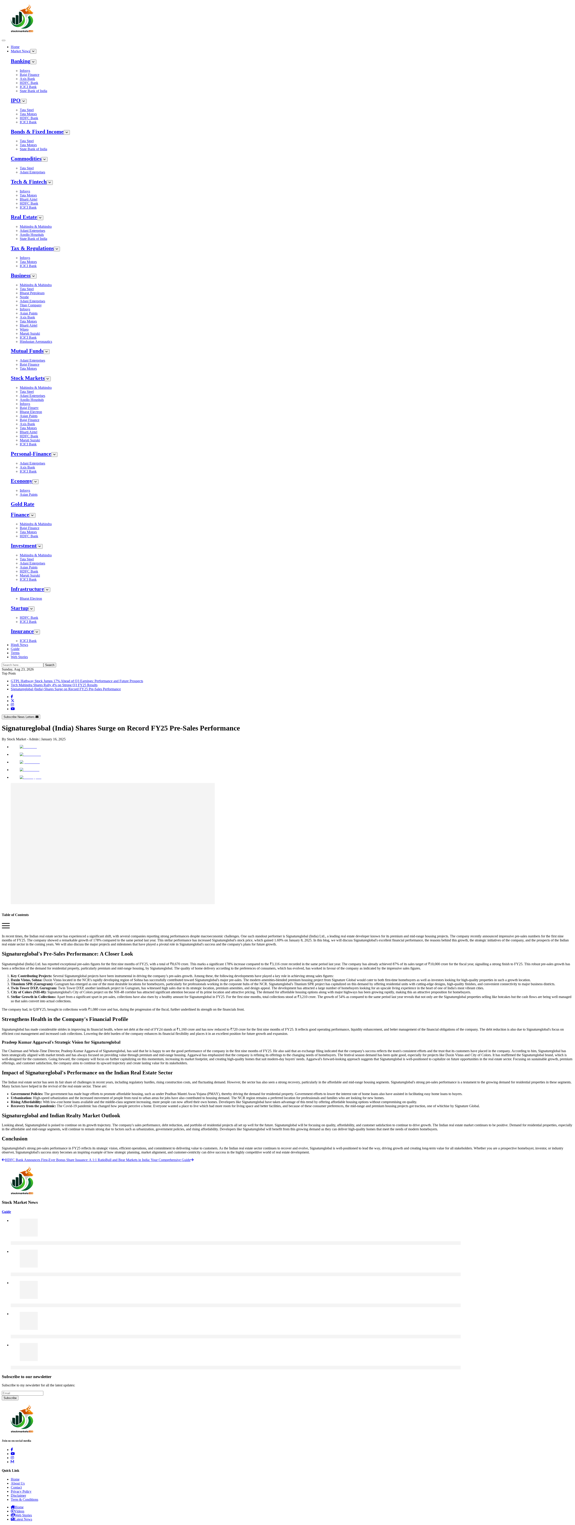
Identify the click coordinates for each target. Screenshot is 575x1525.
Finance (20, 515)
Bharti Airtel (28, 199)
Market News (20, 51)
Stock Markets (27, 378)
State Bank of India (33, 91)
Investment (23, 546)
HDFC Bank (29, 83)
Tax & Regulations (32, 248)
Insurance (22, 631)
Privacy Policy (21, 1491)
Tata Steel (27, 110)
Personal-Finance (31, 454)
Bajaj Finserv (29, 408)
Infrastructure (27, 589)
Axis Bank (27, 79)
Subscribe (10, 1398)
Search (49, 665)
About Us (18, 1483)
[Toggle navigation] (3, 40)
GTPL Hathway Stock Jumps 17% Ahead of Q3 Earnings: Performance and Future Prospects (77, 681)
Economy (21, 481)
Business (20, 275)
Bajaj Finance (29, 75)
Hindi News (19, 645)
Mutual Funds (27, 351)
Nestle (24, 297)
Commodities (26, 159)
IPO (15, 100)
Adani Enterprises (32, 172)
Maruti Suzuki (30, 333)
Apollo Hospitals (32, 235)
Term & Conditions (24, 1499)
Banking (20, 61)
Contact (16, 1487)
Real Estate (24, 217)
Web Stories (19, 657)
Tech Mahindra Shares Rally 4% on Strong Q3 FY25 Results (54, 685)
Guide (15, 649)
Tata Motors (28, 114)
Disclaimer (18, 1495)
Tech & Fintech (28, 182)
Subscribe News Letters (19, 717)
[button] (6, 928)
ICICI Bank (28, 87)
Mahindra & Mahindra (36, 226)
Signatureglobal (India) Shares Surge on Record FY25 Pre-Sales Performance (66, 689)
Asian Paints (29, 313)
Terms (15, 653)
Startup (19, 608)
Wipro (24, 329)
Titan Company (31, 305)
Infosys (25, 71)
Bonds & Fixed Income (37, 132)
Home (15, 47)
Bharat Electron (31, 412)
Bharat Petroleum (32, 293)
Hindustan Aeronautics (36, 341)
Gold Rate (22, 504)
